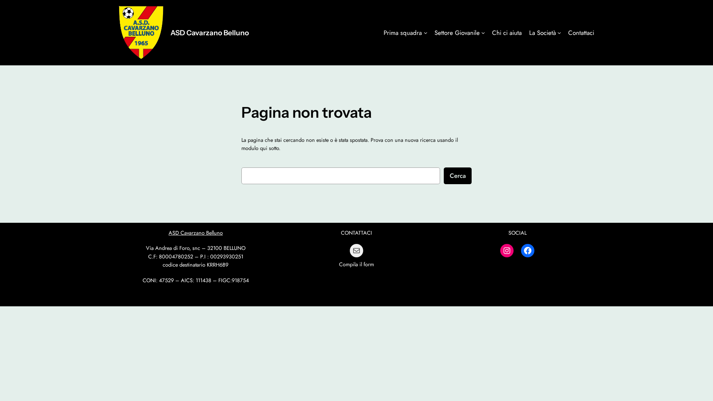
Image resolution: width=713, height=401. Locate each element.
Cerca (458, 175)
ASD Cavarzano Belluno (209, 32)
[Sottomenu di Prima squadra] (425, 33)
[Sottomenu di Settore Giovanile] (483, 33)
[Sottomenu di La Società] (559, 33)
